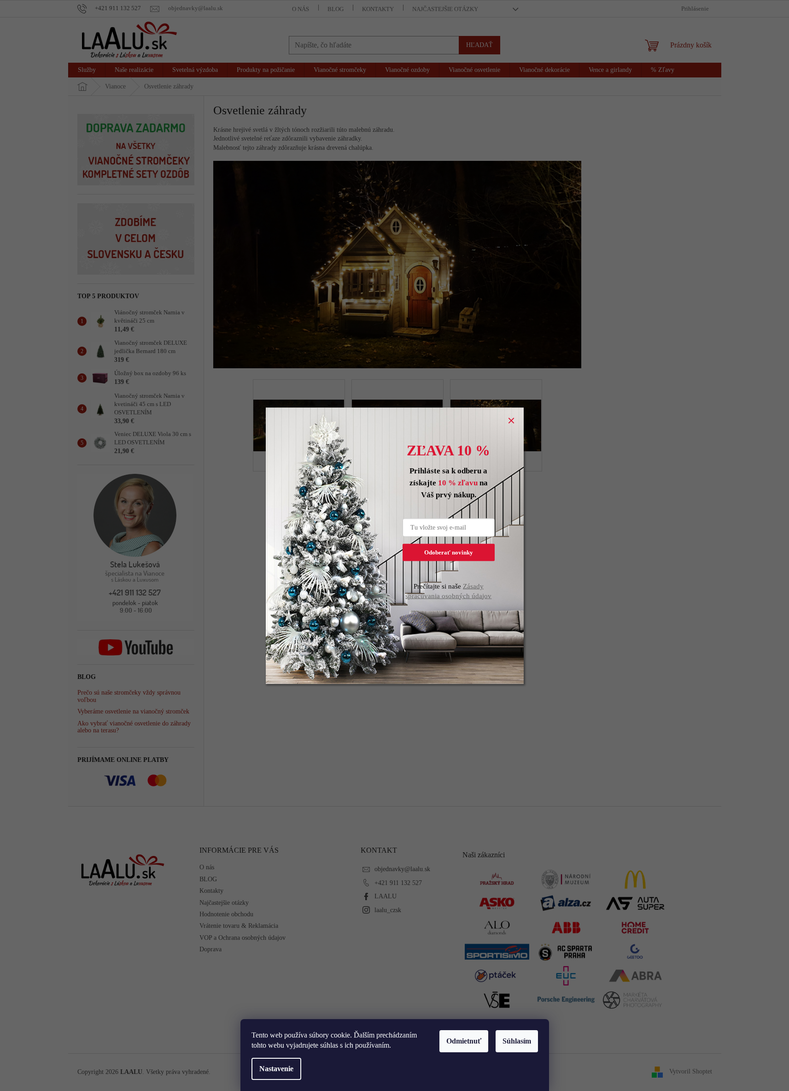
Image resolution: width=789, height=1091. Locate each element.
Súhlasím (517, 1041)
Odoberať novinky (448, 551)
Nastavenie (276, 1069)
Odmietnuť (463, 1041)
